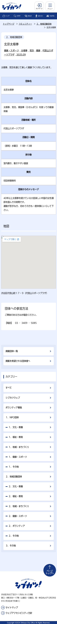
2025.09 (21, 54)
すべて (9, 388)
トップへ (50, 572)
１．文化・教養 (15, 427)
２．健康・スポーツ (17, 516)
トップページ (8, 24)
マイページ (39, 8)
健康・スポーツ (11, 50)
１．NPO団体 (12, 417)
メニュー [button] (50, 8)
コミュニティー (25, 24)
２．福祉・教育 (15, 496)
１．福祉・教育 (15, 437)
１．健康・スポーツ (17, 457)
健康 (38, 50)
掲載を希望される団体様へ (18, 361)
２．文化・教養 (15, 486)
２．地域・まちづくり (18, 506)
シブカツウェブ (13, 398)
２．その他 (13, 536)
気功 (32, 50)
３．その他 (11, 545)
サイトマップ (12, 607)
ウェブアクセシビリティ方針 (19, 613)
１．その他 (13, 467)
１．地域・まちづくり (18, 447)
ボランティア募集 (14, 407)
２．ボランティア (16, 526)
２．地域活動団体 (44, 24)
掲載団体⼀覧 (12, 351)
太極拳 (24, 50)
